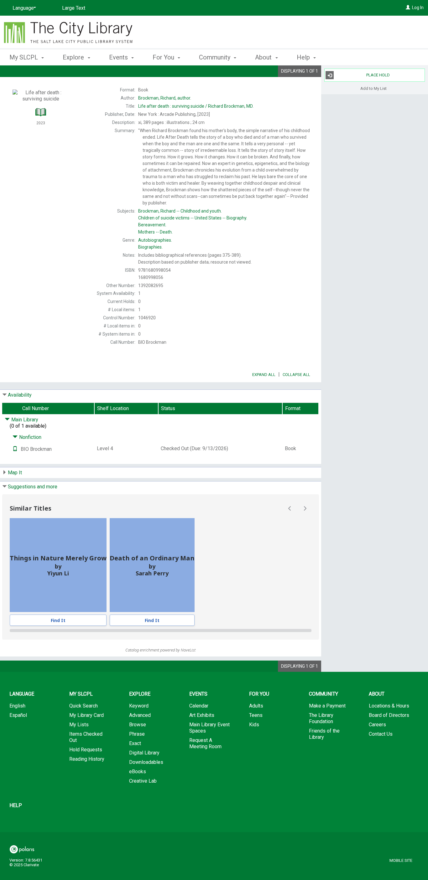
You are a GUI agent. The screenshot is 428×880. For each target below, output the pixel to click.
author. (164, 97)
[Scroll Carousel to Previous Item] (289, 508)
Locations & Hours (389, 706)
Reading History (86, 759)
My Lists (79, 725)
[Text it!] (15, 449)
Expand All (263, 374)
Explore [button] (74, 57)
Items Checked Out (85, 737)
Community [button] (215, 57)
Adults (256, 706)
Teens (256, 715)
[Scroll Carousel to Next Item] (304, 508)
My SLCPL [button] (24, 57)
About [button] (264, 57)
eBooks (137, 772)
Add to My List (373, 88)
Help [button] (304, 57)
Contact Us (381, 734)
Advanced (140, 715)
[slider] (160, 630)
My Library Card (86, 715)
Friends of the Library (324, 734)
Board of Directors (389, 715)
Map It (15, 473)
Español (18, 715)
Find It (58, 620)
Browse (137, 725)
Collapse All (296, 374)
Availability (20, 395)
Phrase (137, 734)
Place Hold (378, 75)
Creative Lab (143, 781)
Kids (254, 725)
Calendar (198, 706)
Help (15, 805)
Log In (418, 7)
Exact (135, 743)
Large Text (73, 8)
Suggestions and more (32, 487)
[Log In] (408, 7)
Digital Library (144, 753)
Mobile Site (400, 860)
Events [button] (119, 57)
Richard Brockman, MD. (195, 106)
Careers (377, 725)
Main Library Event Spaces (209, 728)
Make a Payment (327, 706)
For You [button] (164, 57)
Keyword (139, 706)
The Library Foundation (321, 718)
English (17, 706)
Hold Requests (85, 750)
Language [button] (21, 694)
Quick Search (83, 706)
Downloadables (146, 762)
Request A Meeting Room (205, 743)
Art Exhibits (201, 715)
